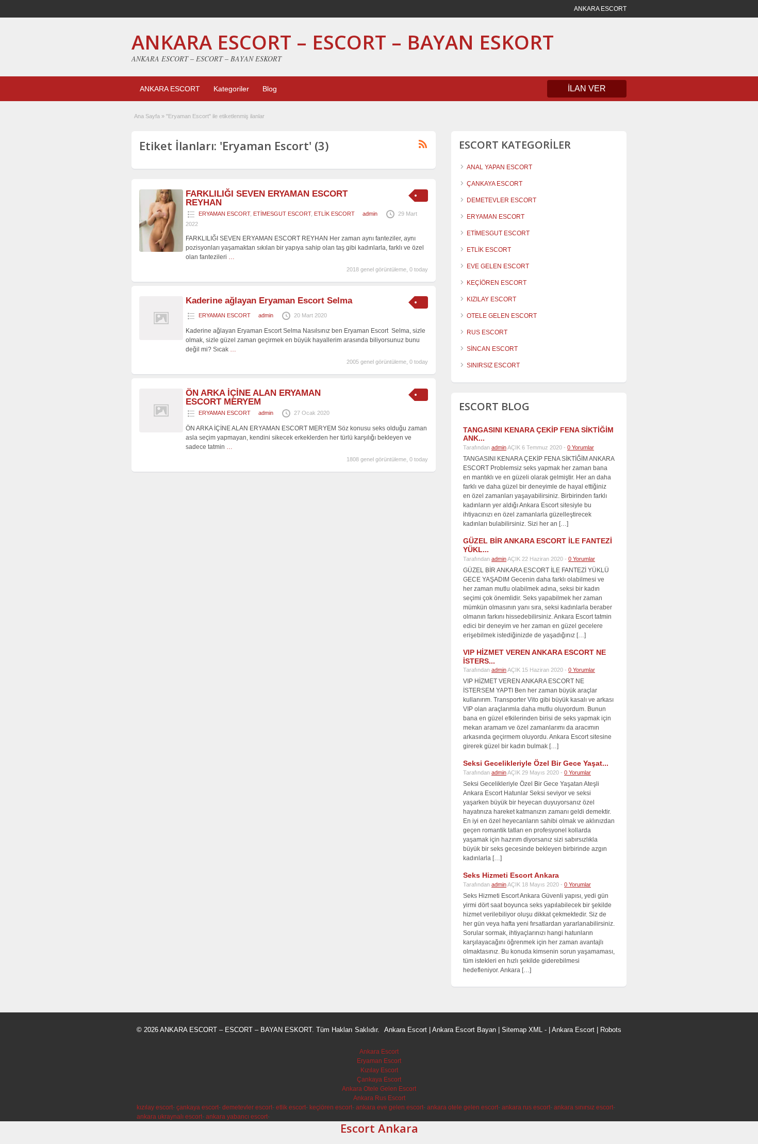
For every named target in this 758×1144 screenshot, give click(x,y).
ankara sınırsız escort (583, 1107)
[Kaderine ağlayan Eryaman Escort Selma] (161, 338)
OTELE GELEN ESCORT (502, 315)
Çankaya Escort (379, 1079)
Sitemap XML (522, 1030)
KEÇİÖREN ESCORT (496, 282)
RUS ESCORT (487, 332)
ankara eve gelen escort (389, 1107)
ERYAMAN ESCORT (224, 214)
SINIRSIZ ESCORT (493, 365)
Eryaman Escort (379, 1061)
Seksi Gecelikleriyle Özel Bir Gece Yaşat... (535, 763)
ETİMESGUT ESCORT (282, 214)
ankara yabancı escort (237, 1116)
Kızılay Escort (379, 1070)
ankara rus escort (526, 1107)
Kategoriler (231, 89)
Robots (610, 1030)
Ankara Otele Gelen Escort (379, 1088)
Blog (269, 89)
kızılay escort (155, 1107)
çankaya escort (197, 1107)
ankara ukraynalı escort (169, 1116)
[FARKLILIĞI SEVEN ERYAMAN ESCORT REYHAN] (161, 249)
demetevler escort (247, 1107)
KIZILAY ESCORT (491, 299)
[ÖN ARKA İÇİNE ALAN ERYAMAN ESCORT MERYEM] (161, 430)
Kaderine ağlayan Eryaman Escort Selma (269, 300)
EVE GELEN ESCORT (498, 266)
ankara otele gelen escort (462, 1107)
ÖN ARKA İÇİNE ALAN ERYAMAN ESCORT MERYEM (253, 397)
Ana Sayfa (147, 116)
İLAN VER (587, 88)
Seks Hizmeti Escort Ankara (511, 875)
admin (369, 214)
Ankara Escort (405, 1030)
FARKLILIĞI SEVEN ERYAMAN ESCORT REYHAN (267, 198)
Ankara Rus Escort (379, 1098)
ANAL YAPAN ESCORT (499, 167)
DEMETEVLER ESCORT (501, 200)
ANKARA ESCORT (170, 89)
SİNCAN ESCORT (492, 348)
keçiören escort (330, 1107)
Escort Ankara (379, 1128)
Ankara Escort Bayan (464, 1030)
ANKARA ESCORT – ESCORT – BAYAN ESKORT (342, 41)
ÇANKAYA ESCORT (494, 183)
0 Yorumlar (580, 447)
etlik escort (291, 1107)
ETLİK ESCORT (334, 214)
